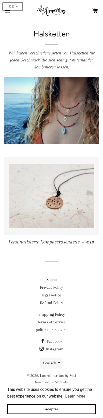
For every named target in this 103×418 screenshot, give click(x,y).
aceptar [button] (51, 409)
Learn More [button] (75, 396)
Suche (51, 279)
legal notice (51, 295)
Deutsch (49, 363)
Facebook (54, 341)
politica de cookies (52, 329)
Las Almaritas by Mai (58, 375)
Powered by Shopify (51, 382)
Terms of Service (51, 322)
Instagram (54, 349)
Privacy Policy (51, 287)
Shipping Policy (51, 314)
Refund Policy (51, 302)
